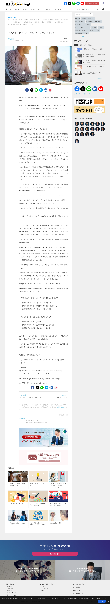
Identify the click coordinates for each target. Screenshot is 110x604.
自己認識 (77, 18)
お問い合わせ (96, 9)
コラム (25, 9)
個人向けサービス (11, 595)
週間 (81, 45)
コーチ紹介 (10, 588)
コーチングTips (35, 9)
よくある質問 (76, 587)
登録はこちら (55, 554)
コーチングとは (14, 9)
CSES (42, 586)
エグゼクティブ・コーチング (82, 27)
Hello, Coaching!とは (82, 9)
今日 (76, 45)
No (108, 601)
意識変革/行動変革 (80, 21)
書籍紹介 (9, 590)
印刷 (66, 38)
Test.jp (42, 590)
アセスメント (59, 9)
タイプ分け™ (44, 588)
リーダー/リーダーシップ (88, 18)
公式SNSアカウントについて (82, 94)
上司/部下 (77, 30)
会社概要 (9, 586)
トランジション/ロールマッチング (90, 30)
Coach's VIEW (12, 17)
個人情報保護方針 (78, 593)
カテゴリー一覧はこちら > (82, 36)
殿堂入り (90, 45)
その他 (69, 9)
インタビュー (47, 9)
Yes (102, 601)
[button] (103, 9)
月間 (85, 45)
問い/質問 (94, 27)
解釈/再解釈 (98, 21)
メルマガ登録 (93, 3)
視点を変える (89, 21)
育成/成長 (100, 27)
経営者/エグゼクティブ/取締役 (82, 24)
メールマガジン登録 (78, 584)
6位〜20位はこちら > (99, 78)
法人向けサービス (11, 593)
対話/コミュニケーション (81, 33)
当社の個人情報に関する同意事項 (81, 598)
